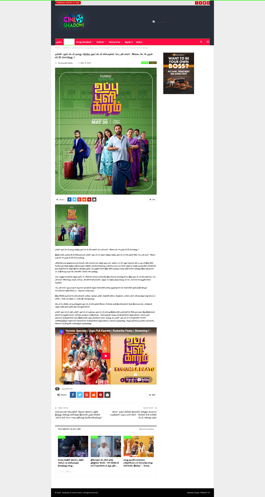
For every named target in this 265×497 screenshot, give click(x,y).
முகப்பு (59, 42)
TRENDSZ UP (205, 492)
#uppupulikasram (67, 389)
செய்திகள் (153, 62)
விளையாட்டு (114, 42)
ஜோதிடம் (129, 42)
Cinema (145, 62)
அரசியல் (100, 42)
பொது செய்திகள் (83, 42)
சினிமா (68, 42)
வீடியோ (139, 42)
